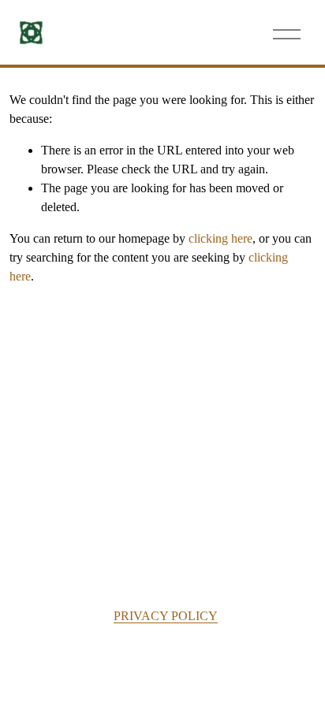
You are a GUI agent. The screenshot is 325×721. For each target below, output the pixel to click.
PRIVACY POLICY (166, 616)
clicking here (220, 238)
